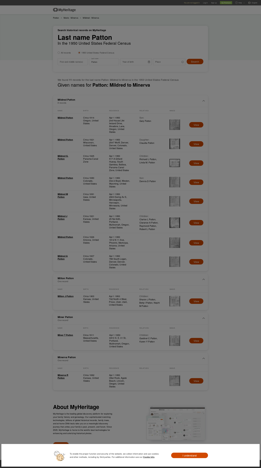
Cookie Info (148, 457)
